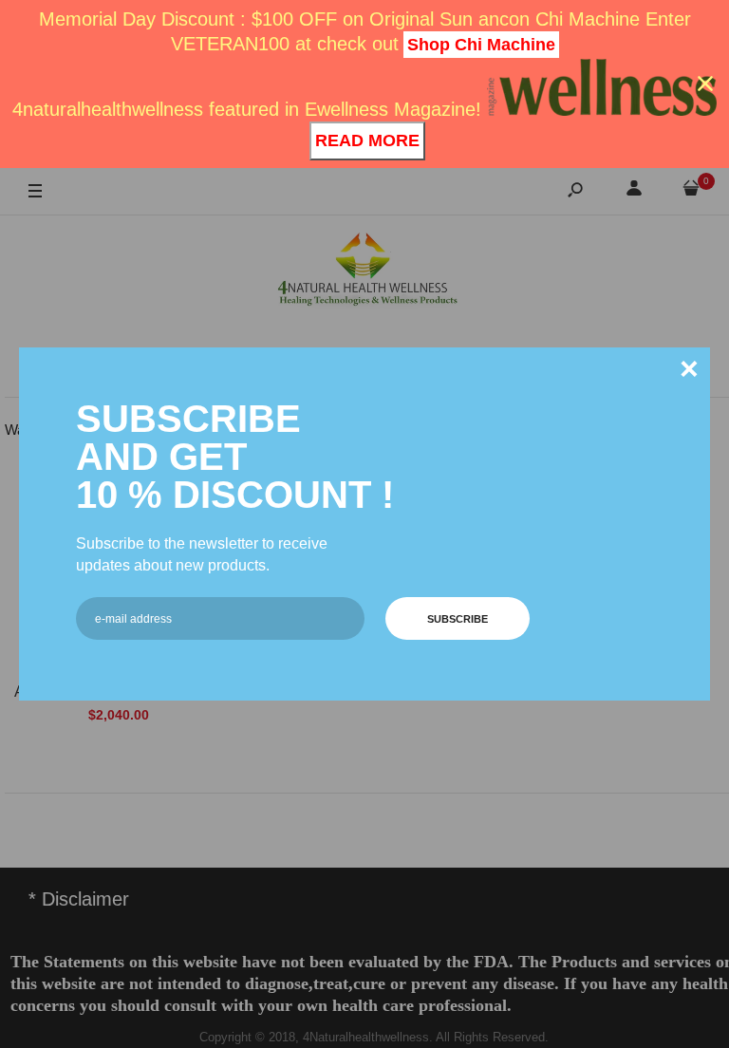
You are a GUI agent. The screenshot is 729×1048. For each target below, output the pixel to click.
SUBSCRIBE (457, 619)
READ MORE (367, 140)
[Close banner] (705, 83)
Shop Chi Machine (481, 44)
